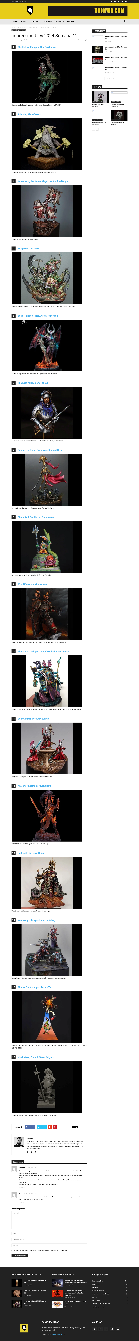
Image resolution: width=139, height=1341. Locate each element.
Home (15, 21)
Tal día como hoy (98, 1307)
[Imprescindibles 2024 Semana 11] (119, 115)
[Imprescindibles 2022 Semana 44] (97, 70)
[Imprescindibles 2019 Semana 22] (100, 97)
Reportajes (96, 1300)
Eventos (34, 21)
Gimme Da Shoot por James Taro (35, 987)
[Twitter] (122, 1)
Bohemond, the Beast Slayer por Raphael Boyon (43, 181)
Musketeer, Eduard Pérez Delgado (36, 1057)
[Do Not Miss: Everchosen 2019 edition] (57, 1304)
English (70, 21)
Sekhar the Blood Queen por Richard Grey (40, 450)
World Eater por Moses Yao (32, 584)
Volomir (58, 21)
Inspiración (96, 1284)
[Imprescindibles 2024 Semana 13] (97, 39)
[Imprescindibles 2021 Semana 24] (119, 97)
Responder (22, 1187)
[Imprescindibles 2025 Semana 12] (97, 49)
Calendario (47, 21)
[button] (124, 21)
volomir (14, 30)
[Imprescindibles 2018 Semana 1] (97, 60)
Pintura (94, 1297)
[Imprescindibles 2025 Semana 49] (17, 1304)
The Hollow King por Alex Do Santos (37, 47)
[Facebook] (111, 1)
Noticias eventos (98, 1291)
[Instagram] (115, 1)
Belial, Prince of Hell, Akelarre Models (38, 315)
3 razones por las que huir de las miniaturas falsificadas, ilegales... (75, 1293)
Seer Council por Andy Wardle (34, 718)
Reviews (95, 1287)
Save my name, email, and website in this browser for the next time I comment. (40, 1250)
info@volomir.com (58, 1334)
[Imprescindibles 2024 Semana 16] (100, 115)
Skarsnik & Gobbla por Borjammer (36, 517)
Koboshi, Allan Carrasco (30, 114)
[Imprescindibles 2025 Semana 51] (17, 1283)
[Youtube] (125, 1)
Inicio (13, 27)
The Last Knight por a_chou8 (33, 383)
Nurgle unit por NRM (28, 248)
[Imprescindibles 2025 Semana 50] (17, 1293)
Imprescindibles (22, 30)
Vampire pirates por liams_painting (36, 920)
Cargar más (109, 78)
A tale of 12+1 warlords (100, 1294)
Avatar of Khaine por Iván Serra (34, 786)
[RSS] (118, 1)
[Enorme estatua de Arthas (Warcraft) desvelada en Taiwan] (57, 1283)
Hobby (23, 21)
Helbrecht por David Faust (31, 853)
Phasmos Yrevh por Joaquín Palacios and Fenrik (43, 651)
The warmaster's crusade (101, 1304)
